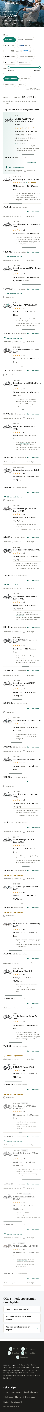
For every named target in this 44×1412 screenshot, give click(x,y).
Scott (13, 62)
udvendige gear (22, 1259)
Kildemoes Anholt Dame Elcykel (24, 1198)
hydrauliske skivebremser (24, 1034)
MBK (30, 51)
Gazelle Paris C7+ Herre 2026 (27, 759)
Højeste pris (9, 84)
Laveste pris (25, 79)
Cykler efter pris (29, 1397)
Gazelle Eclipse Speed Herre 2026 (26, 1154)
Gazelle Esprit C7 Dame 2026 (26, 550)
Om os (5, 1392)
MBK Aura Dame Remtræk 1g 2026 (26, 924)
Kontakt (6, 1402)
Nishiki (13, 56)
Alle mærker (9, 40)
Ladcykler (24, 1357)
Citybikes (15, 1353)
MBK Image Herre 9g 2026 (25, 1246)
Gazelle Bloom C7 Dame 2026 (26, 720)
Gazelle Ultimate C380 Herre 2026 (26, 225)
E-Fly (13, 45)
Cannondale (28, 40)
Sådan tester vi (16, 1392)
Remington (29, 56)
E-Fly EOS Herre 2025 (23, 1067)
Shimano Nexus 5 (21, 617)
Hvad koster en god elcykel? (17, 1309)
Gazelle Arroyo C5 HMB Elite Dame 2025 (25, 121)
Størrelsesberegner (31, 1392)
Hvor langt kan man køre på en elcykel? (18, 1317)
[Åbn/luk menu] (38, 3)
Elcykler (16, 1349)
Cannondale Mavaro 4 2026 (26, 470)
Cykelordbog (8, 1397)
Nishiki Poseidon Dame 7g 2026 (25, 1017)
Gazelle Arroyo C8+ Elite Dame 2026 (24, 1107)
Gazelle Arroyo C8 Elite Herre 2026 (27, 384)
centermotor (29, 563)
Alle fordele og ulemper (13, 170)
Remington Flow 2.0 (22, 971)
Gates (18, 985)
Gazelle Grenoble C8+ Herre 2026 (26, 350)
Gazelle (27, 45)
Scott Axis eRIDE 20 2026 (25, 305)
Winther (28, 62)
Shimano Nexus (25, 442)
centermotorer (29, 239)
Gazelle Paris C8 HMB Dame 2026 (26, 795)
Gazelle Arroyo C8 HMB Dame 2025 (24, 684)
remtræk (23, 985)
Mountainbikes (30, 1353)
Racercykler (30, 1349)
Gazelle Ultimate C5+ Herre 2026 (25, 641)
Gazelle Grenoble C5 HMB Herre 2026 (25, 597)
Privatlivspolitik (16, 1402)
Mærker (18, 1397)
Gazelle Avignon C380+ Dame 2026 (26, 269)
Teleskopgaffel (21, 810)
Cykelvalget (10, 3)
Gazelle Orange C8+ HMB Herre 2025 (25, 509)
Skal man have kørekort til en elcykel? (18, 1328)
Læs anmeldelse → (32, 162)
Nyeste (21, 84)
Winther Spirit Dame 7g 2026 (26, 179)
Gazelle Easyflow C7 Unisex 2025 (25, 887)
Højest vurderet (11, 79)
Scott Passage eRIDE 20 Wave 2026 (24, 840)
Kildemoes (15, 51)
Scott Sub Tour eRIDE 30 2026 (24, 427)
